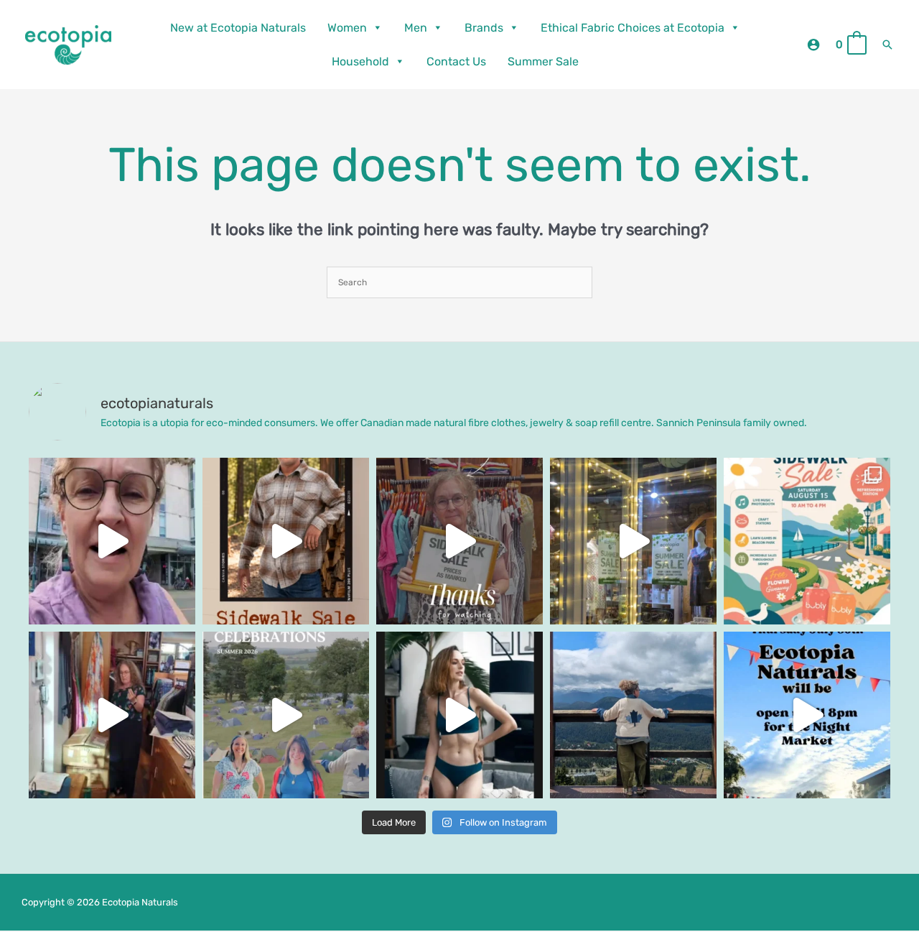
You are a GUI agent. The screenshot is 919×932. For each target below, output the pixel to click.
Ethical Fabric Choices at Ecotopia (632, 27)
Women (347, 27)
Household (360, 61)
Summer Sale (543, 61)
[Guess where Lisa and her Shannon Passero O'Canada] (633, 715)
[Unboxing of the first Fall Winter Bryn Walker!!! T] (112, 715)
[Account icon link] (813, 44)
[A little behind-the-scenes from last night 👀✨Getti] (459, 541)
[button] (887, 44)
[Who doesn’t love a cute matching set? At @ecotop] (459, 715)
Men (415, 27)
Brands (484, 27)
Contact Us (456, 61)
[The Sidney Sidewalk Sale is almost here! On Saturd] (807, 541)
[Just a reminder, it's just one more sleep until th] (633, 541)
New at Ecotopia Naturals (238, 27)
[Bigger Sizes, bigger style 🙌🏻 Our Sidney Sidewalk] (285, 541)
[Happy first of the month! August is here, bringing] (285, 715)
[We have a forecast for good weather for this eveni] (807, 715)
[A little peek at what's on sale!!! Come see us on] (112, 541)
